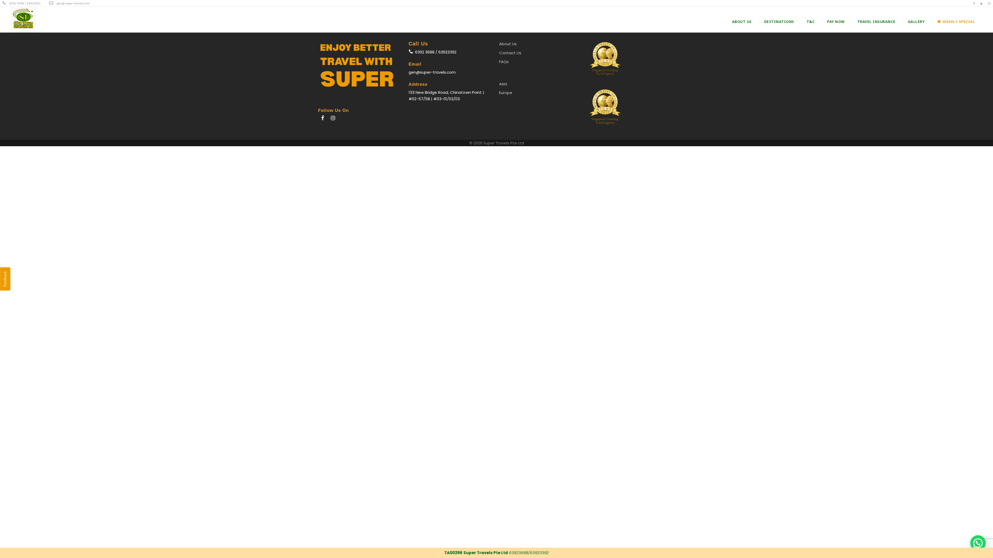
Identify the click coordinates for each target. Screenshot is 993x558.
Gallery (916, 21)
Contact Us (510, 53)
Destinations (779, 21)
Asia (503, 84)
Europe (505, 92)
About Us (742, 21)
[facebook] (974, 3)
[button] (978, 543)
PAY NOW (836, 21)
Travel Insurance (876, 21)
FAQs (504, 61)
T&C (811, 21)
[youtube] (981, 3)
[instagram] (989, 3)
